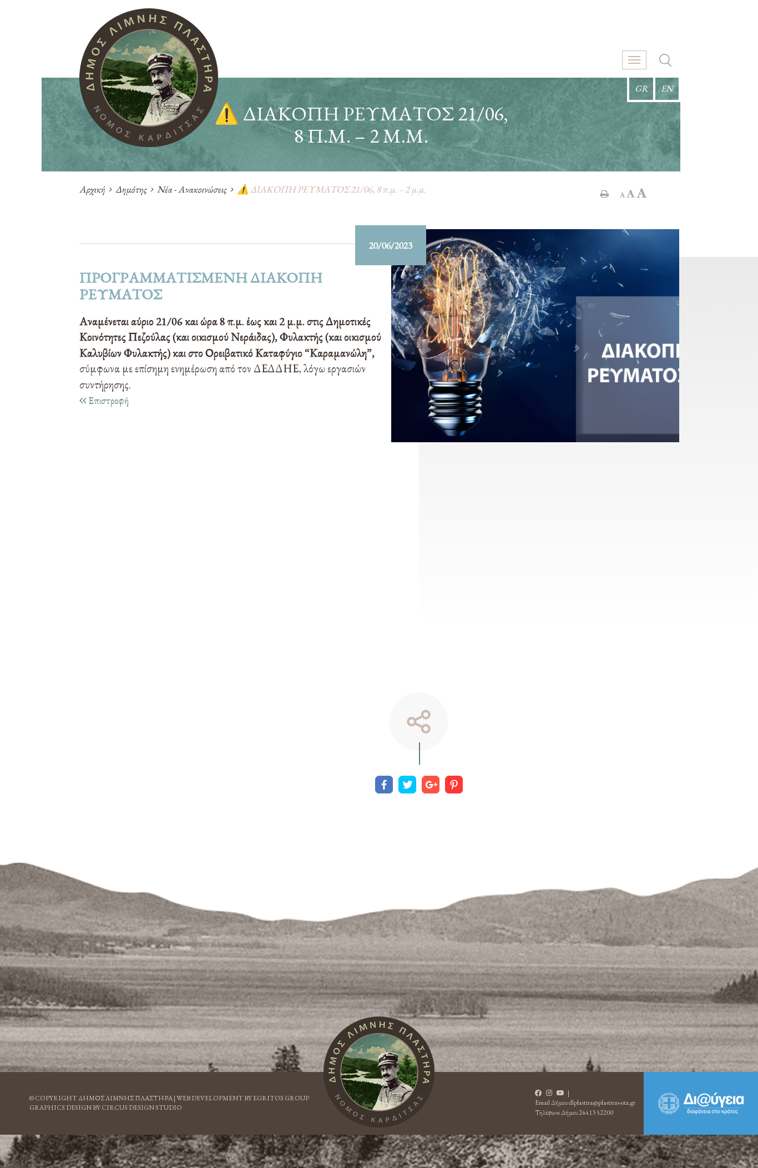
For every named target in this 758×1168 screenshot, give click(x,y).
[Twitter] (407, 784)
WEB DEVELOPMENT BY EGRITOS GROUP (242, 1098)
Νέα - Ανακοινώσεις (191, 189)
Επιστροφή (107, 400)
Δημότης (130, 189)
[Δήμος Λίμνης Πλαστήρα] (148, 77)
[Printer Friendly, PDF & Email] (604, 194)
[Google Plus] (430, 784)
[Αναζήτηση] (665, 61)
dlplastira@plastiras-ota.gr (602, 1102)
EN (667, 88)
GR (641, 88)
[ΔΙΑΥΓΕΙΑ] (701, 1103)
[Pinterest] (454, 784)
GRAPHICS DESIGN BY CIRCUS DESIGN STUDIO (105, 1107)
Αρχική (92, 189)
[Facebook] (384, 784)
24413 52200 (596, 1112)
